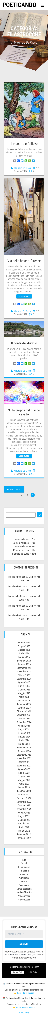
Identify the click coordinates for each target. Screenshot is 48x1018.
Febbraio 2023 (24, 790)
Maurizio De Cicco (22, 168)
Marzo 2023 (24, 787)
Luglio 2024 (24, 729)
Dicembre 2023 (24, 754)
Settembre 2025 (24, 678)
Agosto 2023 (24, 769)
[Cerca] (39, 514)
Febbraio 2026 (24, 660)
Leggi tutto (24, 296)
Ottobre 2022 (24, 805)
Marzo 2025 (24, 700)
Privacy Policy (18, 972)
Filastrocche (24, 867)
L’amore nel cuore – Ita (24, 550)
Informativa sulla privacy (18, 954)
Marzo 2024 (24, 743)
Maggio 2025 (24, 693)
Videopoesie (24, 899)
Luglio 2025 (24, 686)
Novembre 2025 (24, 671)
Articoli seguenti (14, 489)
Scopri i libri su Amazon (25, 993)
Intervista (24, 874)
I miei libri (24, 870)
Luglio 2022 (24, 816)
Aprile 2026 (24, 653)
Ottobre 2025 (24, 675)
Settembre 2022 (24, 809)
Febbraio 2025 (24, 704)
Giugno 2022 (24, 819)
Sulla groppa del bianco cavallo (24, 412)
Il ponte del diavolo (24, 343)
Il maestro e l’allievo (24, 144)
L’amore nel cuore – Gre (24, 539)
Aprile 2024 (24, 740)
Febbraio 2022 (24, 834)
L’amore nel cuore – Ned (24, 542)
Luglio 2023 (24, 772)
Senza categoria (24, 888)
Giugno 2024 (24, 733)
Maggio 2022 (24, 823)
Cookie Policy (32, 972)
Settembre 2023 (24, 765)
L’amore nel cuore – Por (24, 546)
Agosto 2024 (24, 725)
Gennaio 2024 (24, 751)
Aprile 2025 (24, 696)
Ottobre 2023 (24, 762)
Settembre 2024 (24, 722)
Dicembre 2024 (24, 711)
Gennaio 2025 (24, 707)
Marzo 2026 (24, 657)
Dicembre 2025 (24, 667)
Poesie (24, 881)
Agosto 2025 (24, 682)
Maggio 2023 (24, 780)
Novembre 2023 (24, 758)
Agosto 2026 (24, 642)
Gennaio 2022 (24, 838)
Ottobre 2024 (24, 718)
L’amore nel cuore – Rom (24, 553)
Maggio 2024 (24, 736)
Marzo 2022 (24, 830)
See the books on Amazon (25, 1007)
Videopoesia (24, 896)
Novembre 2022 (24, 801)
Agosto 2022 (24, 812)
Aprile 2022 (24, 827)
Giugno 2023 (24, 776)
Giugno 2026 (24, 646)
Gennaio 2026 (24, 664)
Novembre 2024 (24, 715)
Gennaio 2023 (24, 794)
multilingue (24, 877)
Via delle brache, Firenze (24, 261)
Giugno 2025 (24, 689)
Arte (24, 859)
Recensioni (24, 885)
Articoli (24, 863)
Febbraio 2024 (24, 747)
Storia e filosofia (24, 892)
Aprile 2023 (24, 783)
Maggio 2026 (24, 649)
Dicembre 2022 (24, 798)
